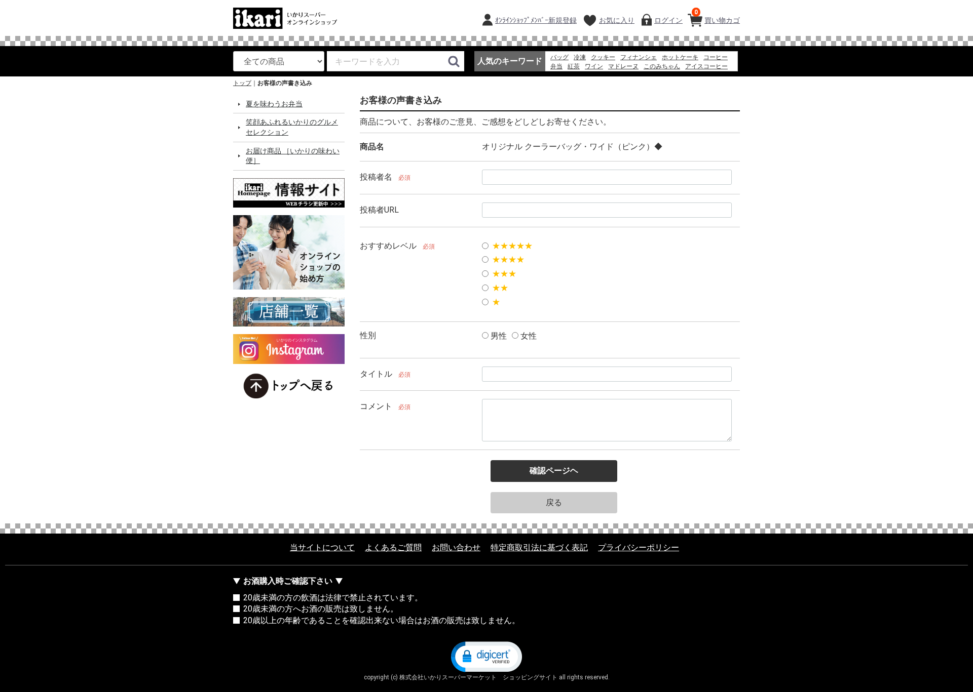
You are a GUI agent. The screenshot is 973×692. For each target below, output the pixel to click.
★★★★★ (512, 246)
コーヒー (715, 57)
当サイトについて (322, 548)
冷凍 (580, 57)
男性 (498, 336)
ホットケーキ (680, 57)
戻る (554, 502)
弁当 (556, 66)
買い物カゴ (717, 16)
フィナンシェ (638, 57)
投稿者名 (376, 177)
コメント (376, 407)
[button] (486, 656)
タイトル (376, 374)
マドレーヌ (623, 66)
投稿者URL (379, 210)
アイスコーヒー (706, 66)
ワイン (594, 66)
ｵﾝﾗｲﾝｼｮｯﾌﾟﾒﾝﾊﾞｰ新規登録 (536, 20)
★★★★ (508, 260)
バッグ (559, 57)
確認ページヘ (554, 471)
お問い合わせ (456, 548)
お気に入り (616, 20)
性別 (368, 335)
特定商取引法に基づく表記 (539, 548)
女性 (527, 336)
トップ (242, 83)
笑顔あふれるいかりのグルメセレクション (292, 127)
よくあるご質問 (393, 548)
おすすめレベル (388, 246)
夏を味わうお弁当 (274, 104)
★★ (500, 288)
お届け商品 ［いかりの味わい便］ (293, 156)
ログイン (668, 20)
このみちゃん (662, 66)
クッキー (603, 57)
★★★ (504, 274)
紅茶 (574, 66)
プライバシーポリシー (638, 548)
